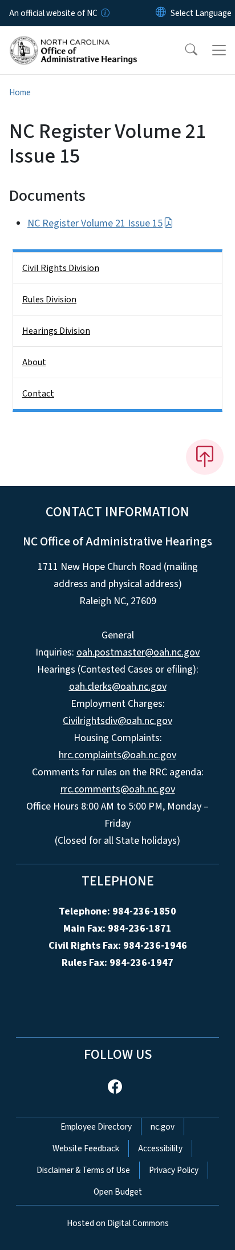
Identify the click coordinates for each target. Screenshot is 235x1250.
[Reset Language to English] (161, 13)
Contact (38, 393)
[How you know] (104, 13)
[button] (183, 50)
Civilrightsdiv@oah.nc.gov (117, 721)
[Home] (73, 39)
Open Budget (118, 1192)
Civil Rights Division (60, 268)
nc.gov (163, 1126)
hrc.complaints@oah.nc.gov (117, 755)
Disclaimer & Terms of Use (83, 1170)
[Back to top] (205, 457)
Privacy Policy (173, 1170)
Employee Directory (96, 1126)
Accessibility (160, 1148)
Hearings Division (56, 331)
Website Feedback (85, 1148)
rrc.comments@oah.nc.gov (117, 789)
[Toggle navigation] (219, 50)
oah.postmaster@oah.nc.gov (138, 652)
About (34, 362)
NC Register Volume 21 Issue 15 (95, 223)
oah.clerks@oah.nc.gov (118, 686)
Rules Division (49, 299)
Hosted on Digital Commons (118, 1223)
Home (20, 92)
